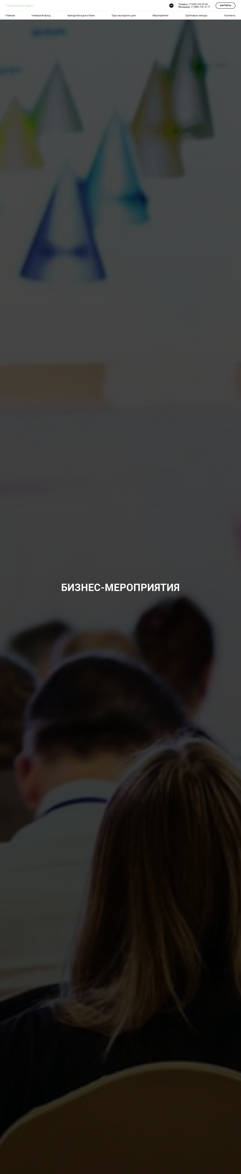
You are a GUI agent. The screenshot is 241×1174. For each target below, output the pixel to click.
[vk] (171, 5)
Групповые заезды (196, 15)
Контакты (229, 15)
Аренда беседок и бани (81, 15)
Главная (10, 15)
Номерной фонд (41, 15)
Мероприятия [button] (160, 15)
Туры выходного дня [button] (123, 15)
